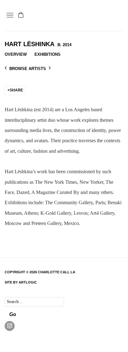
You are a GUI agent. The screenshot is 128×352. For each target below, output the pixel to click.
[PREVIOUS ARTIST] (5, 68)
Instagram (10, 326)
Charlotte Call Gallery (89, 15)
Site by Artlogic (21, 282)
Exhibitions (47, 54)
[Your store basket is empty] (21, 15)
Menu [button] (9, 15)
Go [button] (12, 314)
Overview (16, 54)
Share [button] (16, 90)
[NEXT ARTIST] (50, 68)
